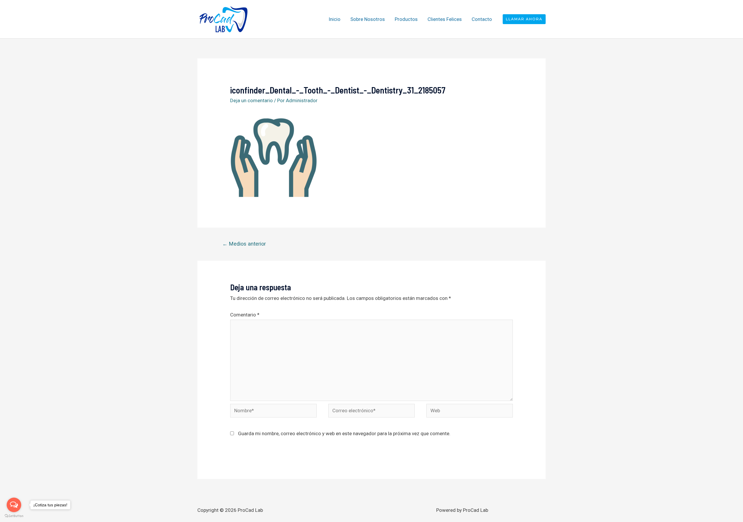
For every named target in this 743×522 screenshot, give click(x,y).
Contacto (482, 19)
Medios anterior (244, 244)
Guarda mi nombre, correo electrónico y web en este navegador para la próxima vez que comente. (344, 433)
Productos (406, 19)
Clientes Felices (445, 19)
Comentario (244, 315)
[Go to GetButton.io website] (14, 516)
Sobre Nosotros (367, 19)
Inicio (334, 19)
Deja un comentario (251, 100)
